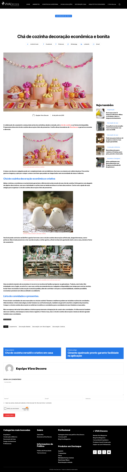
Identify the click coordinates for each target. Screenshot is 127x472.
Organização (110, 109)
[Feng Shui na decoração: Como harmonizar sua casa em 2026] (100, 126)
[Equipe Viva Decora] (33, 115)
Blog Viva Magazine (64, 439)
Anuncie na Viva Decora (44, 437)
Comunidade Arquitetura (100, 440)
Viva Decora (74, 127)
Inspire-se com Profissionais (101, 444)
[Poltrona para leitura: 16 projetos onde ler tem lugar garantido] (100, 138)
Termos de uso (41, 453)
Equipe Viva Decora (42, 115)
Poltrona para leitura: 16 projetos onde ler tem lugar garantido (114, 140)
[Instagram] (99, 452)
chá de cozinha (66, 125)
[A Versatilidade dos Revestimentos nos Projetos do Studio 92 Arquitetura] (100, 162)
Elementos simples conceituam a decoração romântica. (34, 233)
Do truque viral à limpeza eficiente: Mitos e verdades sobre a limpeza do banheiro (114, 115)
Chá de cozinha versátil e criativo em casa (29, 352)
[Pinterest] (104, 452)
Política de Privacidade (44, 450)
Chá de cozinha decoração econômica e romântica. (33, 167)
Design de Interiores (9, 441)
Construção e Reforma (113, 147)
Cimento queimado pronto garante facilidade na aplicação (93, 354)
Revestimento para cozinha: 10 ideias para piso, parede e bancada (114, 152)
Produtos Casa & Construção (102, 442)
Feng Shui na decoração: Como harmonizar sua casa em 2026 (114, 127)
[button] (119, 4)
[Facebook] (95, 452)
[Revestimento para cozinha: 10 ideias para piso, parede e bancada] (100, 150)
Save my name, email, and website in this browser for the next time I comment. (28, 403)
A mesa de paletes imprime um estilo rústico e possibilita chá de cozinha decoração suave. (41, 280)
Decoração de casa (112, 123)
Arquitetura (6, 434)
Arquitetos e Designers (113, 158)
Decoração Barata (24, 326)
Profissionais (7, 443)
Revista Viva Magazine (100, 435)
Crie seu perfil (62, 437)
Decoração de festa (63, 16)
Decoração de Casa (9, 439)
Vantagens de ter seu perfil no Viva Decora (71, 434)
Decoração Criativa (58, 326)
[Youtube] (109, 452)
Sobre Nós (40, 434)
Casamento (13, 326)
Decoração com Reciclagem (41, 326)
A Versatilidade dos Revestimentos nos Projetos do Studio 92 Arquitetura (113, 164)
